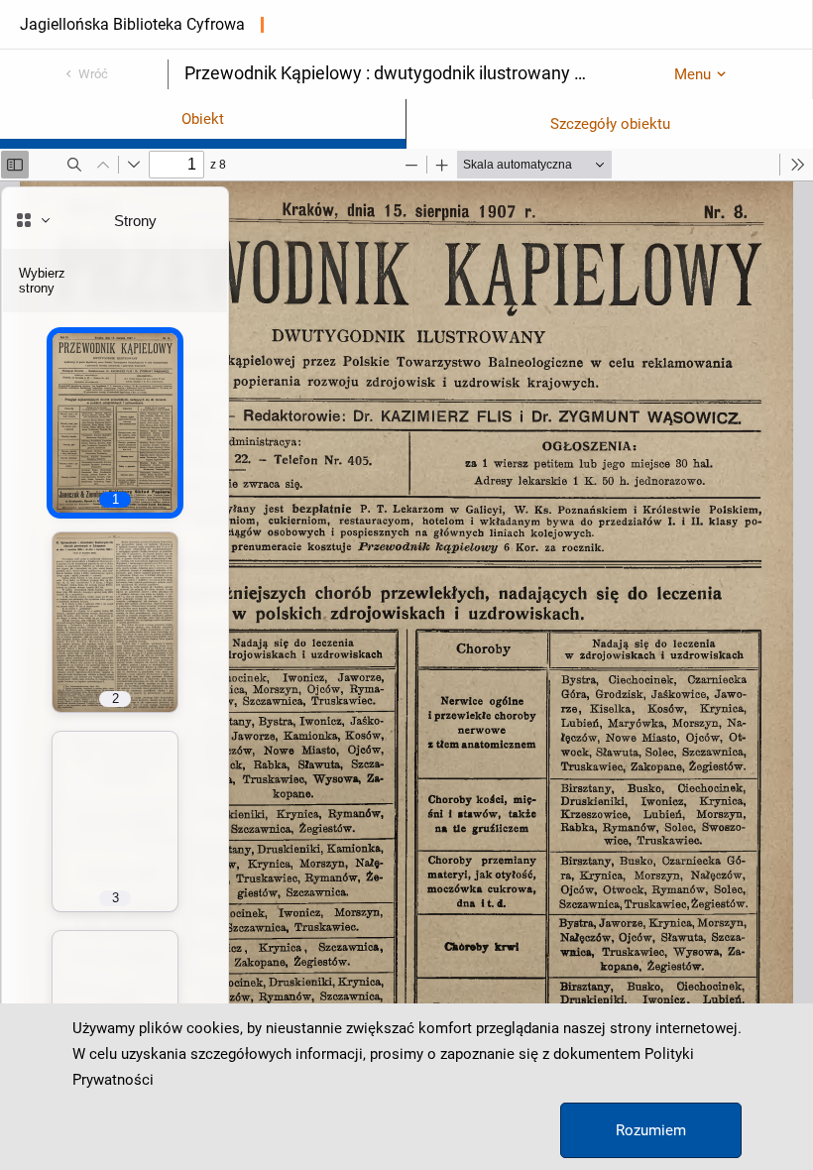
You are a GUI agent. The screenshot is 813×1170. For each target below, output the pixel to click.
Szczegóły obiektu (610, 124)
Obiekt (202, 119)
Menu (692, 74)
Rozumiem (651, 1130)
